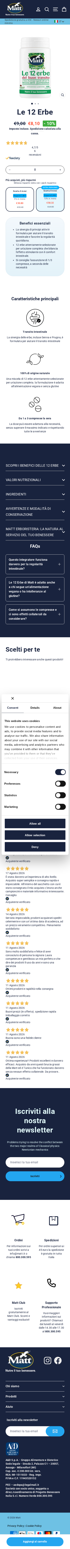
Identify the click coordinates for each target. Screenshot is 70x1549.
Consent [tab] (12, 707)
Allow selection (35, 835)
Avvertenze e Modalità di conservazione (28, 512)
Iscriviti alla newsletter (22, 1420)
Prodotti (11, 1396)
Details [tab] (35, 707)
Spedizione (37, 128)
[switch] (60, 784)
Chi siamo (12, 1386)
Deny (35, 846)
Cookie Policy (34, 1525)
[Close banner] (12, 698)
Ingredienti (16, 494)
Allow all (35, 823)
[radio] (20, 199)
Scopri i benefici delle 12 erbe (32, 465)
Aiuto (9, 1406)
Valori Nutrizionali (23, 480)
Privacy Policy (15, 1525)
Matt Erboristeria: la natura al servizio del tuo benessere (34, 532)
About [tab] (57, 707)
